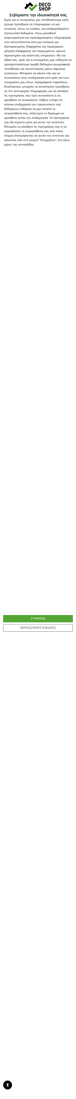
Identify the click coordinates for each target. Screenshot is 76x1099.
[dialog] (38, 549)
